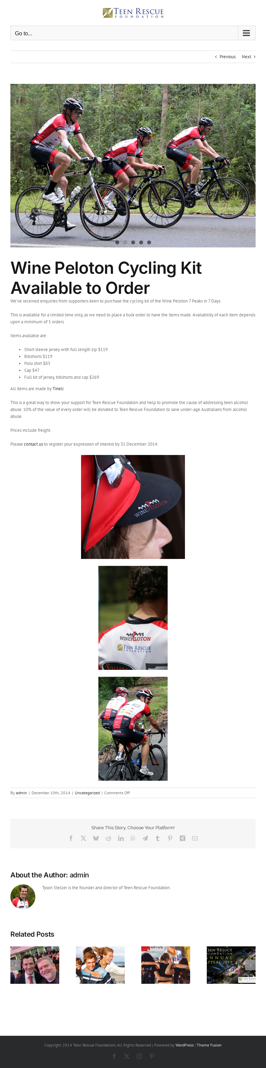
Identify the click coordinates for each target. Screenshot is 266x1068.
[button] (15, 965)
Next (246, 57)
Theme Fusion (209, 1045)
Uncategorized (87, 792)
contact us (34, 444)
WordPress (185, 1045)
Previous (228, 57)
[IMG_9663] (133, 165)
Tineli (58, 389)
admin (21, 792)
